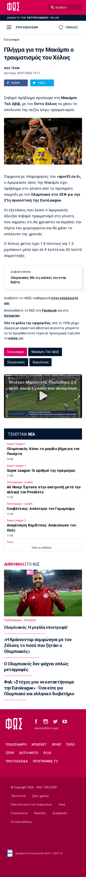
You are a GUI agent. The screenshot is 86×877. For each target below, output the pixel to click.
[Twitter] (55, 721)
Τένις (10, 541)
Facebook (49, 310)
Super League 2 (16, 520)
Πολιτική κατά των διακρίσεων (31, 804)
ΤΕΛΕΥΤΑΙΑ (21, 434)
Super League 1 (16, 443)
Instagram (12, 316)
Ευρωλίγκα (40, 362)
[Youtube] (64, 721)
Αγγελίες (40, 813)
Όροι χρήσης (40, 796)
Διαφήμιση (60, 813)
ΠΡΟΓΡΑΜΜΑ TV (45, 761)
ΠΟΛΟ (70, 744)
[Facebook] (36, 721)
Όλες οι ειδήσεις (42, 547)
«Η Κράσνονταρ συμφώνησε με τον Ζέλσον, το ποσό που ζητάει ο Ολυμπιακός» (38, 645)
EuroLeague (11, 39)
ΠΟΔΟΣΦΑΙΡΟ (16, 744)
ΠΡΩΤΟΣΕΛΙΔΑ (17, 761)
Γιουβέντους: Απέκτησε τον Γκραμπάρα (41, 509)
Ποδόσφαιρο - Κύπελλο (20, 620)
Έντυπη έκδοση (21, 822)
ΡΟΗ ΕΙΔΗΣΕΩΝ (27, 27)
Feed (62, 804)
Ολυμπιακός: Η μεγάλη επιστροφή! (35, 627)
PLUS (47, 753)
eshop (13, 338)
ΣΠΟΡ (10, 753)
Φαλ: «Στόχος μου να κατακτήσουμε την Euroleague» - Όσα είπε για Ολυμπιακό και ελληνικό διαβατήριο (39, 687)
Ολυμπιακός (16, 362)
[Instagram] (45, 721)
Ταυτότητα (18, 796)
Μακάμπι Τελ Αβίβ (45, 352)
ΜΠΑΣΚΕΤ (39, 744)
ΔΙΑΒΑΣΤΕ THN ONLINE (33, 17)
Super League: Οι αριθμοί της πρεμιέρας (41, 470)
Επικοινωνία (19, 813)
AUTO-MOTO (28, 753)
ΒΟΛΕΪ (56, 744)
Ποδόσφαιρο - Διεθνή (20, 482)
